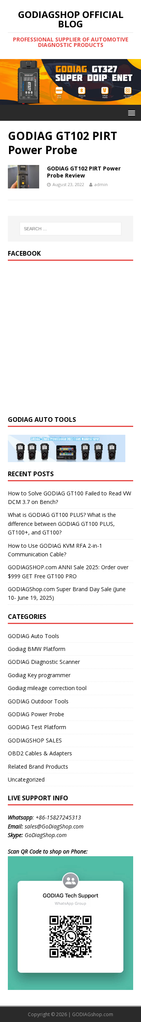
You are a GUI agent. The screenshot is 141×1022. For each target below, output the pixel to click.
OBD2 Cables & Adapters (40, 753)
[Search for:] (70, 228)
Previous (10, 80)
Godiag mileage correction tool (47, 688)
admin (101, 184)
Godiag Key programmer (39, 675)
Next (131, 80)
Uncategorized (26, 779)
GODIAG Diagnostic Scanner (44, 661)
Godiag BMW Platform (36, 649)
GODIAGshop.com (92, 1014)
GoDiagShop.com (46, 835)
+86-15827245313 (58, 817)
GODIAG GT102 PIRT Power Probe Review (84, 172)
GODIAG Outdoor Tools (38, 701)
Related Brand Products (38, 766)
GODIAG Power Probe (36, 714)
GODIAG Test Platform (37, 727)
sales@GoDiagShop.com (54, 826)
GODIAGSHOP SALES (35, 740)
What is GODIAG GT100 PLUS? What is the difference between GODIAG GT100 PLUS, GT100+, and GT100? (62, 523)
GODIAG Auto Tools (33, 636)
